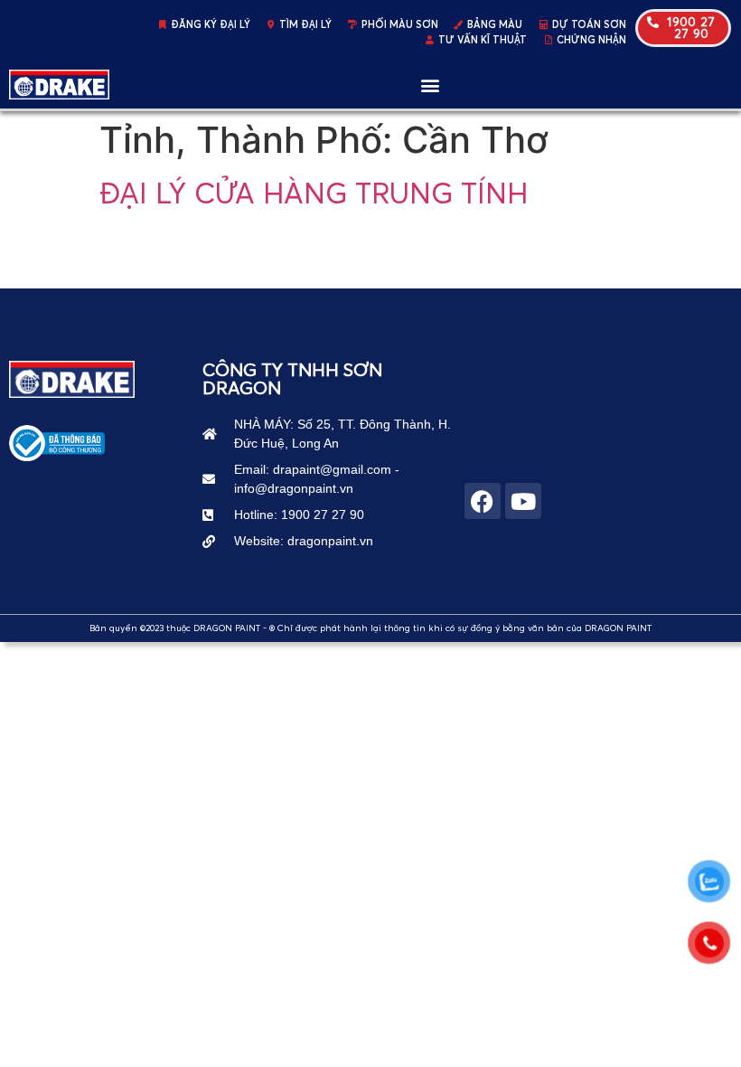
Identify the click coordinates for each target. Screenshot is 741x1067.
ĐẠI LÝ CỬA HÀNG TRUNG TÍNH (313, 193)
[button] (430, 84)
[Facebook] (482, 501)
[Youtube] (523, 501)
